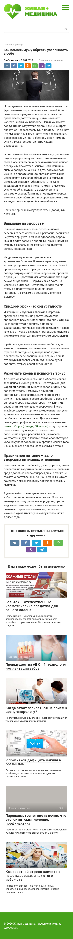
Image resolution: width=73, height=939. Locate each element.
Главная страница (13, 44)
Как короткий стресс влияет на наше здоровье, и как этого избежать (33, 876)
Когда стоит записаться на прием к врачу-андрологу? (36, 710)
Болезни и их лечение (51, 60)
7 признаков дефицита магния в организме (33, 762)
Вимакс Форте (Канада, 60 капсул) (26, 426)
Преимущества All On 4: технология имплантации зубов (36, 666)
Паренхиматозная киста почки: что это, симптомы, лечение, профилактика (36, 819)
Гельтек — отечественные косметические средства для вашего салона (32, 606)
